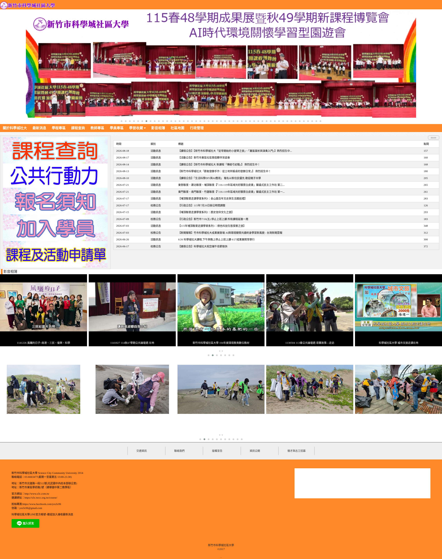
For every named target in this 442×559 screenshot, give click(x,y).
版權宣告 (217, 450)
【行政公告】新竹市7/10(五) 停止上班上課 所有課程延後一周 (213, 219)
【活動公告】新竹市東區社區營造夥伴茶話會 (204, 157)
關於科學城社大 (15, 128)
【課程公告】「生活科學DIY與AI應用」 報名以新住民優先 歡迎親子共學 (219, 178)
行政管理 (197, 128)
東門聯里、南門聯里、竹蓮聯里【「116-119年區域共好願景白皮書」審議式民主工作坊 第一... (231, 191)
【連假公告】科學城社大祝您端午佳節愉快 (202, 246)
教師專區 (97, 128)
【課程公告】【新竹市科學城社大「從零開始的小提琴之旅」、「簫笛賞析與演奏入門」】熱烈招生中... (235, 150)
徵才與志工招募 (296, 450)
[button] (121, 121)
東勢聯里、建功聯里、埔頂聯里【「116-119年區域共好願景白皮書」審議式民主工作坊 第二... (231, 185)
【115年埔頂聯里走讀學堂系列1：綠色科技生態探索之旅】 (212, 225)
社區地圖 (177, 128)
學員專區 (117, 128)
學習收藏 (136, 128)
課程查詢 (78, 128)
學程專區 (59, 128)
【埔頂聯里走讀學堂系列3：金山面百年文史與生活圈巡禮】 (212, 198)
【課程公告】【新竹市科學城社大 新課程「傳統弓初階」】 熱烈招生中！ (219, 164)
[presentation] (219, 351)
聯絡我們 (179, 450)
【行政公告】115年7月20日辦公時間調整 (201, 205)
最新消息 (39, 128)
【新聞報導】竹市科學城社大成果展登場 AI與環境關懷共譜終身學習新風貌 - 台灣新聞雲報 (230, 232)
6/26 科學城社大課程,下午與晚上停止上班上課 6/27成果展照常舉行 (216, 239)
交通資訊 (141, 450)
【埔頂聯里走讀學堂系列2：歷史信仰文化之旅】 (206, 212)
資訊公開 (255, 450)
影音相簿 (158, 128)
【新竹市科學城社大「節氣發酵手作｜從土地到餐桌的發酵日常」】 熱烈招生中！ (224, 171)
